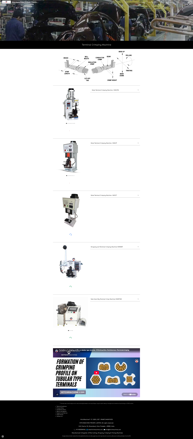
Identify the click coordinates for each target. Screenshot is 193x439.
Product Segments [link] (152, 2)
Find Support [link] (170, 2)
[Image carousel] (70, 106)
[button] (191, 2)
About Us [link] (162, 2)
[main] (96, 45)
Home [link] (143, 2)
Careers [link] (179, 2)
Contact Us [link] (185, 2)
